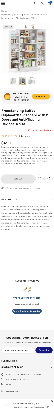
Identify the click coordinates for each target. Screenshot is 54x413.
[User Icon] (42, 3)
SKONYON (16, 3)
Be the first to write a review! (27, 311)
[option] (27, 48)
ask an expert (41, 96)
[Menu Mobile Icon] (3, 3)
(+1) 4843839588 (21, 100)
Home (4, 11)
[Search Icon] (34, 3)
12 (7, 188)
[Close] (52, 401)
